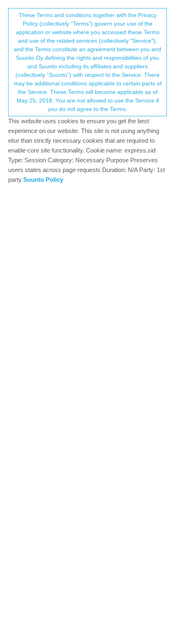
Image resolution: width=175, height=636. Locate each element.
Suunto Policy (43, 179)
